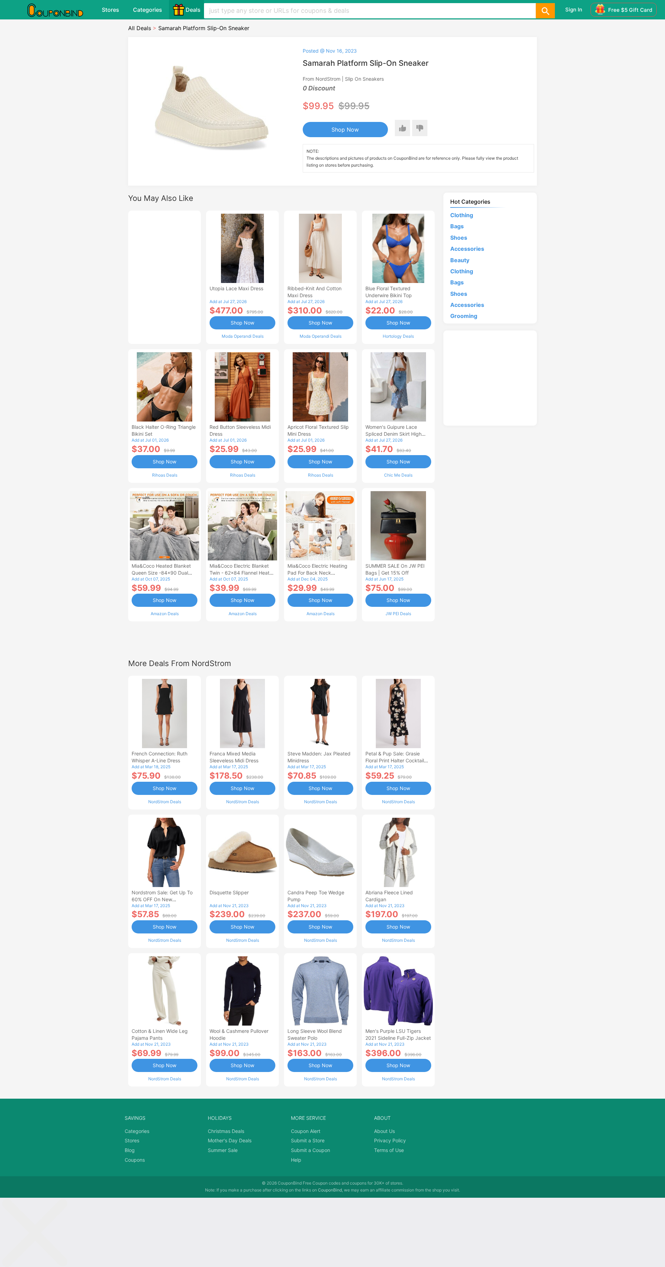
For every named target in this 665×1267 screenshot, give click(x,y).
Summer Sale (223, 1150)
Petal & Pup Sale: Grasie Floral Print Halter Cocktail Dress (394, 760)
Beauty (459, 260)
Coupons (135, 1160)
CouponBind (330, 1190)
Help (296, 1160)
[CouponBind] (60, 9)
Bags (457, 226)
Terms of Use (389, 1150)
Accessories (467, 248)
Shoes (458, 237)
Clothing (461, 215)
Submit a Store (308, 1140)
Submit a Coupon (310, 1150)
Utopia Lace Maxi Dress (236, 288)
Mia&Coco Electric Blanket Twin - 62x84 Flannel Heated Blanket (242, 573)
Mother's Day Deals (229, 1140)
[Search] (545, 10)
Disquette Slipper (229, 892)
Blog (130, 1150)
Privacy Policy (390, 1140)
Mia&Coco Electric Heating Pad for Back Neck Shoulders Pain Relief (317, 573)
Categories (147, 9)
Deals (193, 9)
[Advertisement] (164, 276)
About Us (384, 1131)
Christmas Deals (226, 1131)
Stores (110, 9)
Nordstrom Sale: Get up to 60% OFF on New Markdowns (162, 899)
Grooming (463, 315)
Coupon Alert (305, 1131)
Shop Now (345, 129)
